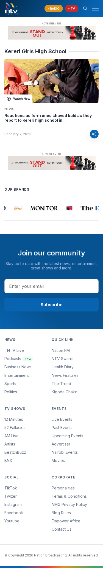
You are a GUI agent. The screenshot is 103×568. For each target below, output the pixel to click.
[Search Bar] (85, 8)
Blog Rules (61, 512)
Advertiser (61, 444)
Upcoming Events (67, 435)
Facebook (13, 512)
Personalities (63, 488)
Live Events (62, 419)
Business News (18, 366)
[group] (17, 208)
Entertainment (16, 375)
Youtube (12, 521)
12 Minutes (13, 419)
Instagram (13, 504)
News (9, 109)
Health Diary (63, 366)
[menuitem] (75, 452)
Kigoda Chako (64, 391)
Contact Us (61, 529)
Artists (9, 444)
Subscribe (52, 304)
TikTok (10, 488)
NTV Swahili (62, 358)
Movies (58, 460)
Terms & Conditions (69, 496)
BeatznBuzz (15, 452)
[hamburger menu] (95, 8)
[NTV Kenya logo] (11, 8)
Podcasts (17, 358)
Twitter (10, 496)
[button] (93, 8)
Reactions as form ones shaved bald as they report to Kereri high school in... (48, 118)
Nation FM (61, 350)
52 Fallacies (15, 427)
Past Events (62, 427)
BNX (8, 460)
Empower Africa (66, 521)
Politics (10, 391)
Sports (10, 383)
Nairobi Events (65, 452)
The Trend (61, 383)
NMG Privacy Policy (69, 504)
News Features (65, 375)
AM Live (11, 435)
